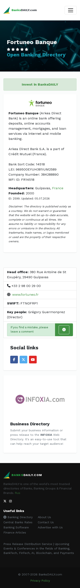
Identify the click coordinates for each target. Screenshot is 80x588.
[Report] (64, 329)
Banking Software (16, 527)
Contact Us (46, 522)
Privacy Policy (40, 580)
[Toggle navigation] (71, 10)
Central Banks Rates (17, 522)
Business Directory (29, 423)
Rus (17, 493)
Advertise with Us (50, 527)
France (57, 188)
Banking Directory (19, 517)
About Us (44, 517)
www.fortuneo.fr (25, 295)
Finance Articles (14, 532)
